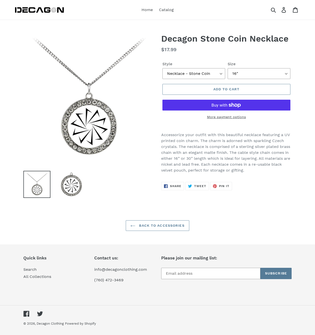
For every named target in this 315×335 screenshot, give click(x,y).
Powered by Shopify (80, 323)
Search (30, 269)
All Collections (37, 276)
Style (167, 64)
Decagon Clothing (50, 323)
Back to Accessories (161, 225)
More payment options (226, 117)
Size (232, 64)
